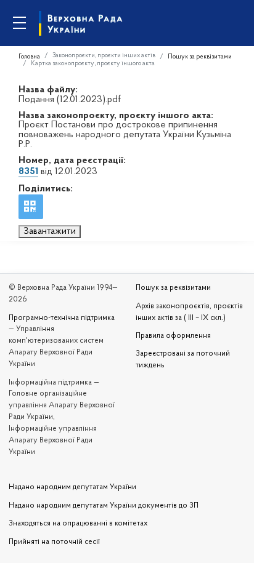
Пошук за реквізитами (200, 57)
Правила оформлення (173, 336)
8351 (28, 172)
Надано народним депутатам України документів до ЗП (104, 505)
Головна (29, 57)
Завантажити (49, 231)
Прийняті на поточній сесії (54, 542)
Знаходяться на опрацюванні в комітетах (78, 523)
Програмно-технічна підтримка (62, 318)
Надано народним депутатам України (72, 487)
